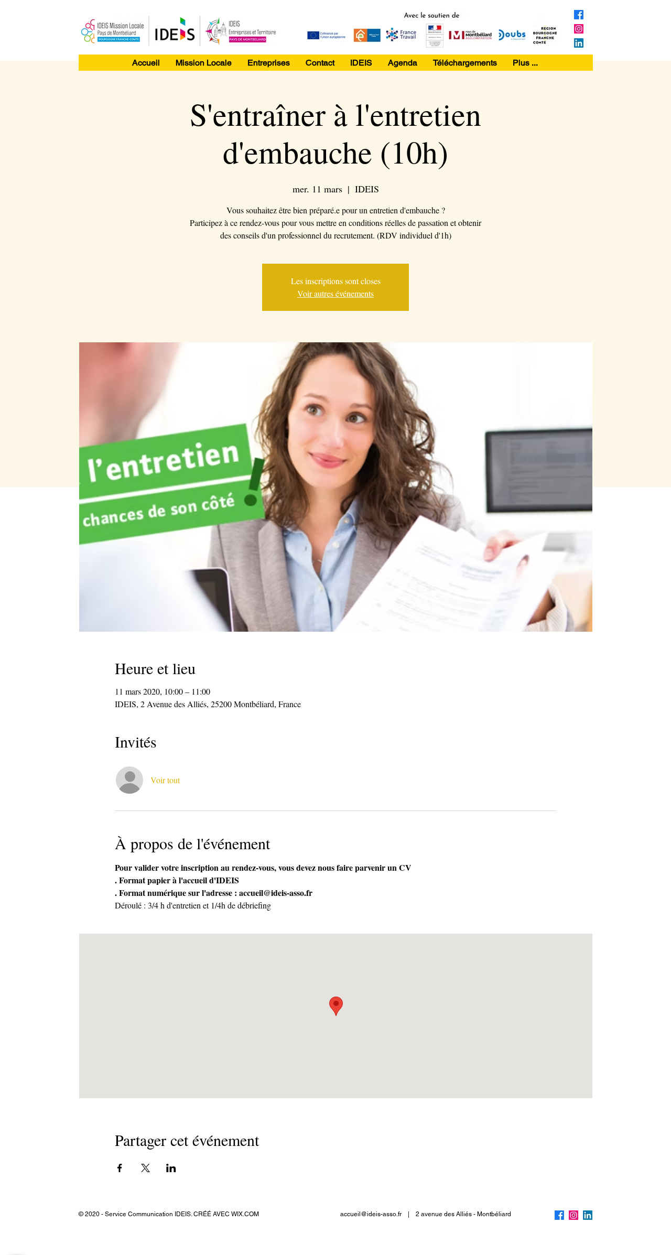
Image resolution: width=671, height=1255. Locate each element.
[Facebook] (578, 14)
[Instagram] (578, 29)
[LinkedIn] (578, 43)
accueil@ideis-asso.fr (371, 1214)
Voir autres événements (335, 293)
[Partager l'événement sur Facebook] (120, 1168)
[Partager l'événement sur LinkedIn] (171, 1168)
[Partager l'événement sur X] (145, 1168)
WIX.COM (245, 1214)
